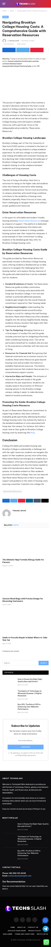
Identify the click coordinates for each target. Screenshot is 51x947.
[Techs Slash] (25, 4)
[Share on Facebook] (9, 50)
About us (21, 927)
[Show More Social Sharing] (46, 50)
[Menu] (3, 3)
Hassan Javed (14, 41)
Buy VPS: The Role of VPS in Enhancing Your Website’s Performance (29, 706)
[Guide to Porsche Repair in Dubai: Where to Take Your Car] (25, 621)
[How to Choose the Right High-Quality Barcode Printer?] (9, 682)
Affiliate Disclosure (17, 931)
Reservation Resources (12, 491)
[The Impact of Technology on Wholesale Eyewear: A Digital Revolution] (9, 694)
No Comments (9, 44)
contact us (33, 927)
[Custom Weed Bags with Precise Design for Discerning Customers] (25, 582)
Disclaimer (7, 934)
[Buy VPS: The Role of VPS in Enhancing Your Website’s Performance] (9, 707)
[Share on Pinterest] (37, 50)
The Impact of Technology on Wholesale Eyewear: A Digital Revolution (30, 693)
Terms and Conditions (24, 934)
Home (12, 927)
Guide (5, 17)
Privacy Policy (22, 755)
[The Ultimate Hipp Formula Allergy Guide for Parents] (25, 543)
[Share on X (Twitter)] (23, 50)
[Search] (47, 3)
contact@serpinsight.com (19, 876)
